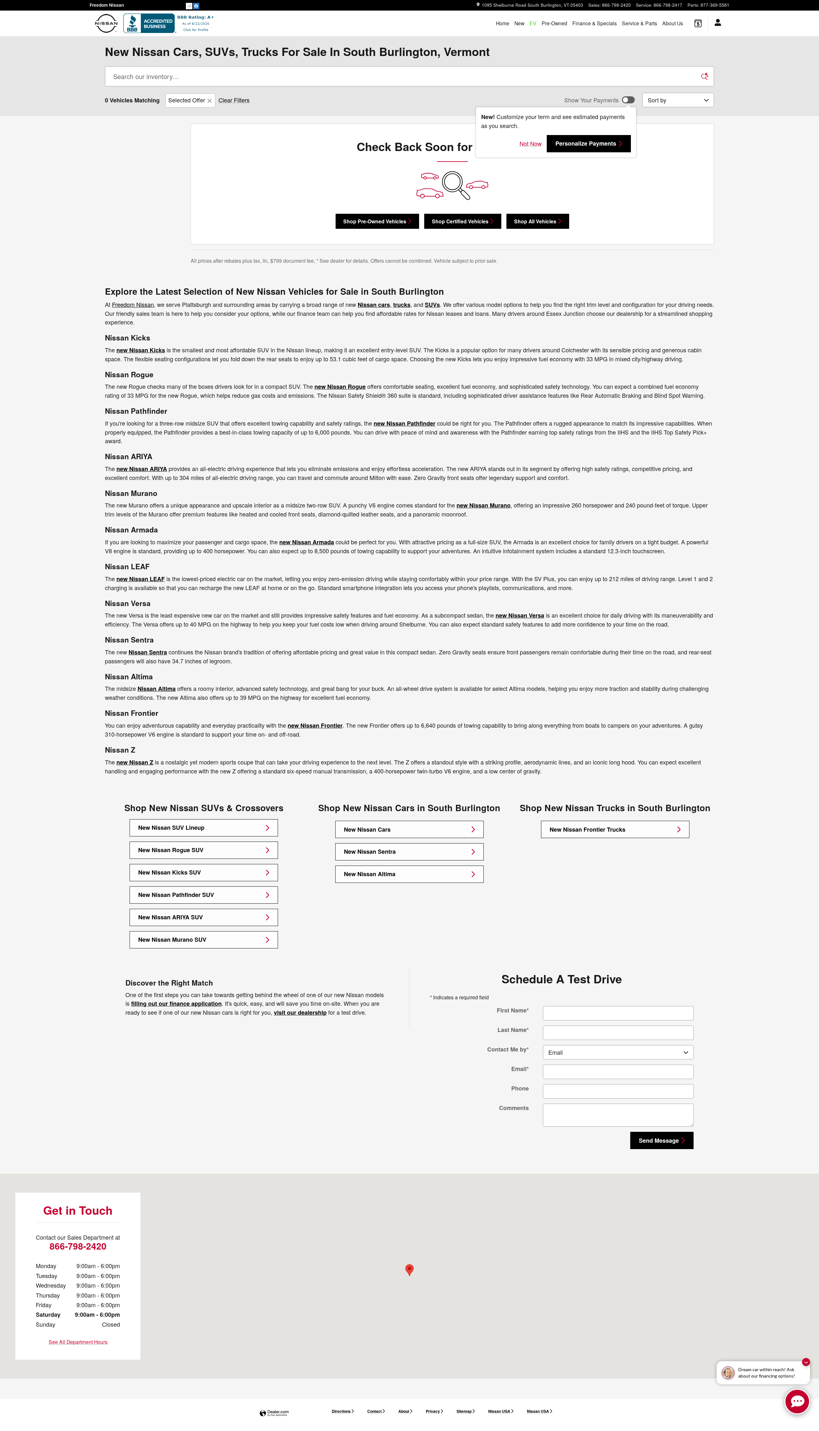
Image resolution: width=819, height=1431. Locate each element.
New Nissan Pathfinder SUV (176, 895)
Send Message (659, 1140)
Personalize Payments (585, 143)
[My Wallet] (698, 23)
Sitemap (464, 1411)
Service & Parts (639, 23)
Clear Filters (234, 100)
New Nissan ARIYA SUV (170, 917)
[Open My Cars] (716, 23)
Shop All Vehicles (535, 221)
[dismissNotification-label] (806, 1362)
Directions (341, 1411)
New (519, 23)
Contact (374, 1411)
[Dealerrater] (189, 6)
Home (502, 23)
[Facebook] (196, 6)
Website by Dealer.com (274, 1413)
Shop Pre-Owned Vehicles (374, 221)
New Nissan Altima (369, 874)
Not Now (531, 143)
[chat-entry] (797, 1401)
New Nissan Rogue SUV (170, 850)
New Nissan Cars (367, 829)
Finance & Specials (594, 23)
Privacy (433, 1411)
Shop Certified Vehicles (460, 221)
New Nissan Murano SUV (172, 939)
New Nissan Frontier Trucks (587, 829)
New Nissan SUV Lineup (171, 827)
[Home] (106, 23)
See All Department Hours (78, 1341)
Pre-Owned (554, 23)
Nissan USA (499, 1411)
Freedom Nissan (133, 304)
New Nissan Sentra (370, 851)
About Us (672, 23)
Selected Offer (186, 100)
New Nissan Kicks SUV (169, 872)
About (403, 1411)
